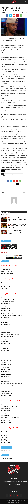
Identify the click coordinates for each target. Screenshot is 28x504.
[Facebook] (7, 495)
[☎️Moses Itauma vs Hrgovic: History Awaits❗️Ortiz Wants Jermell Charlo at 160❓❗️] (4, 219)
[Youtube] (21, 495)
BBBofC (14, 174)
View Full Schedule (6, 447)
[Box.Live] (6, 450)
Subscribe (23, 500)
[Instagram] (10, 495)
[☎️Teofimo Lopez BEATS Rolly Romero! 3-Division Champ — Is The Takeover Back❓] (4, 232)
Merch (19, 500)
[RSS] (14, 495)
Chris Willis (4, 12)
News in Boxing (4, 175)
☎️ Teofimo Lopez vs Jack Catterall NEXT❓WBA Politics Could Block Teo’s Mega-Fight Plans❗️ (17, 225)
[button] (26, 2)
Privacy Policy (5, 500)
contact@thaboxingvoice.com (16, 487)
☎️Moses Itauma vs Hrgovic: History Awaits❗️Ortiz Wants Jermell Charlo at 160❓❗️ (17, 219)
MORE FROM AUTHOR (5, 214)
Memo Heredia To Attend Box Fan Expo (21, 191)
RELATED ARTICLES (5, 212)
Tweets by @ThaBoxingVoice (7, 458)
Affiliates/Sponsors (12, 500)
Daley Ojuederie (20, 174)
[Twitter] (17, 495)
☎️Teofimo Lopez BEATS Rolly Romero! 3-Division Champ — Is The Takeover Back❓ (17, 232)
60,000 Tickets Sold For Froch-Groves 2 (7, 191)
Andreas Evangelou (8, 174)
